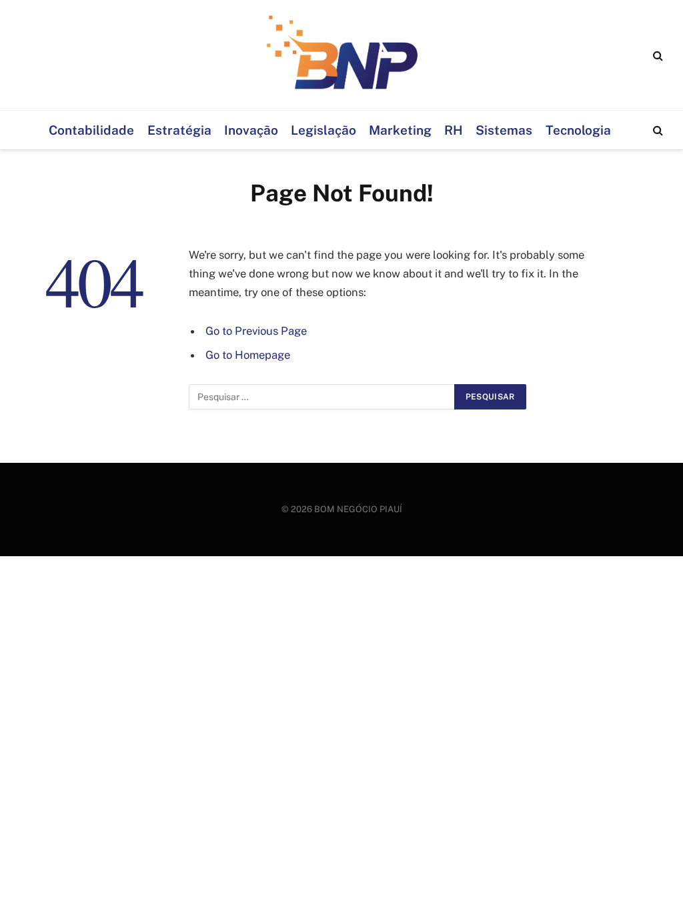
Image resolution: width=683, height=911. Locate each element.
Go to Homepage (247, 354)
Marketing (400, 130)
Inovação (251, 130)
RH (453, 130)
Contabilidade (91, 130)
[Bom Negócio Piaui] (341, 55)
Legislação (323, 130)
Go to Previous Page (256, 330)
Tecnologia (578, 130)
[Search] (656, 55)
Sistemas (504, 130)
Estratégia (179, 130)
